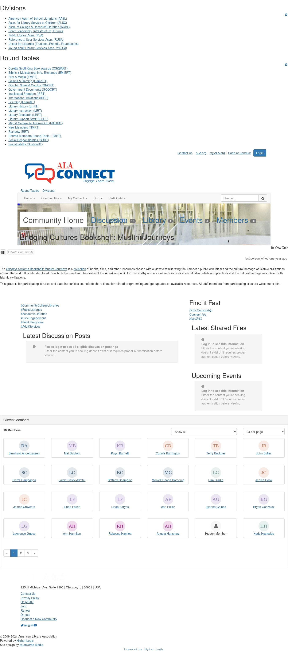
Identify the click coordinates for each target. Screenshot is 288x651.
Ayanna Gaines (216, 507)
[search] (263, 198)
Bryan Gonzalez (264, 507)
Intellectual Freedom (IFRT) (27, 93)
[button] (29, 198)
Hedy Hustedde (263, 533)
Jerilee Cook (264, 480)
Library (157, 219)
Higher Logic (25, 640)
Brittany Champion (120, 480)
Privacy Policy (30, 598)
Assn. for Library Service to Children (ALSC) (37, 22)
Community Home (53, 219)
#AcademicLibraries (34, 314)
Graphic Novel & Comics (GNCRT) (31, 85)
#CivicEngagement (33, 318)
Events (194, 219)
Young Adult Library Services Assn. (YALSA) (37, 48)
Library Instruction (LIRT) (25, 110)
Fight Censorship (200, 310)
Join (23, 606)
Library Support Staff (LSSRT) (28, 119)
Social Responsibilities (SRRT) (28, 140)
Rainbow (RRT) (18, 131)
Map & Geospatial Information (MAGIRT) (35, 123)
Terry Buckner (215, 453)
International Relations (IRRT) (28, 98)
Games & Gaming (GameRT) (27, 81)
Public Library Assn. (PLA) (25, 35)
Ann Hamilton (72, 533)
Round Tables (30, 190)
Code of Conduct (239, 153)
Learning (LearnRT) (21, 102)
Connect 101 (197, 314)
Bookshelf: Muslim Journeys (36, 269)
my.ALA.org (217, 153)
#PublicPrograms (32, 322)
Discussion (112, 219)
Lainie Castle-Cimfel (72, 480)
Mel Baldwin (72, 453)
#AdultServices (30, 326)
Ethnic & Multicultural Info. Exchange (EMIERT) (39, 72)
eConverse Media (31, 645)
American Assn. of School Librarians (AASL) (37, 18)
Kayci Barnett (120, 453)
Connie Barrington (168, 453)
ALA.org (201, 153)
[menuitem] (186, 152)
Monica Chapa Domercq (168, 480)
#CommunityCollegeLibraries (40, 305)
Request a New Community (39, 619)
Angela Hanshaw (168, 533)
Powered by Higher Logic (144, 649)
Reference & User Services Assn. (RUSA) (36, 39)
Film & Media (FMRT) (22, 77)
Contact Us (185, 153)
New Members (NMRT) (23, 127)
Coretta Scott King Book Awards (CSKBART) (38, 68)
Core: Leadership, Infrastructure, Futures (35, 31)
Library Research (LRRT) (25, 115)
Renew (25, 610)
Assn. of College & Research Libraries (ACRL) (39, 27)
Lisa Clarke (215, 480)
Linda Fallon (72, 507)
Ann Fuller (168, 507)
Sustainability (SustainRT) (25, 144)
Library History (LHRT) (23, 106)
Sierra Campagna (24, 480)
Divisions (48, 190)
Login (260, 153)
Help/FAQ (195, 318)
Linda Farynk (120, 507)
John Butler (263, 453)
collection (80, 269)
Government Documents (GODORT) (32, 89)
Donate (25, 614)
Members (236, 219)
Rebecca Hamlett (120, 533)
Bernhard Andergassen (24, 453)
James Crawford (24, 507)
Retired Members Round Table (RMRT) (34, 136)
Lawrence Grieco (24, 533)
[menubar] (215, 152)
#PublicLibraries (31, 309)
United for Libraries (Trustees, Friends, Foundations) (43, 44)
